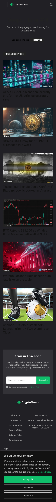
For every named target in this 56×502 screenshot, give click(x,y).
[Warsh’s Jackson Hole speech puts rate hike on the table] (28, 257)
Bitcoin (6, 87)
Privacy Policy (35, 387)
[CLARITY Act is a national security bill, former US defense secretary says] (28, 74)
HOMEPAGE (37, 40)
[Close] (53, 453)
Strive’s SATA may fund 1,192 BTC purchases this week (26, 143)
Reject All (28, 495)
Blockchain (8, 182)
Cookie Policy (44, 472)
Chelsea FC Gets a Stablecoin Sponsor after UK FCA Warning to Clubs (26, 328)
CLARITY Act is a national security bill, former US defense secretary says (26, 95)
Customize (28, 487)
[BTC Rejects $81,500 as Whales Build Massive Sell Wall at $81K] (28, 213)
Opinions (7, 225)
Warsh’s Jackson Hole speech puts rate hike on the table (27, 277)
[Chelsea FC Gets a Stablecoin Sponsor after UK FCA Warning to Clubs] (28, 304)
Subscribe (43, 380)
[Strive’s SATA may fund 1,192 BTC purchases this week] (28, 122)
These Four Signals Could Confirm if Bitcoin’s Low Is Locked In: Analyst (28, 188)
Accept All (28, 479)
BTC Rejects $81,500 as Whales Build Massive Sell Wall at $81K (25, 232)
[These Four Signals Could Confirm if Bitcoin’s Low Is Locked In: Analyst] (28, 168)
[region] (28, 476)
